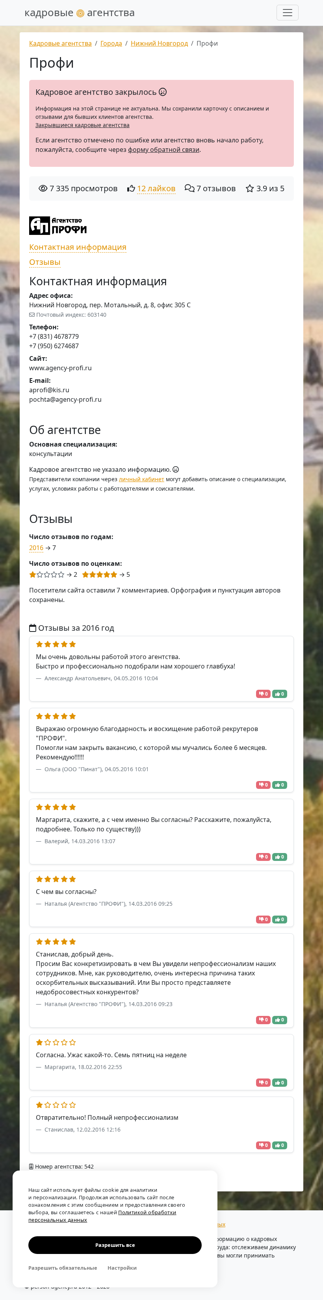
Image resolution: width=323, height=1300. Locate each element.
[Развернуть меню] (288, 12)
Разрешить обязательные (62, 1267)
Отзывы (45, 262)
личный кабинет (141, 479)
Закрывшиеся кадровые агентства (82, 125)
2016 (36, 547)
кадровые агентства (79, 12)
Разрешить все (115, 1244)
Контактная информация (77, 247)
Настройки (122, 1267)
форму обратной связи (163, 149)
